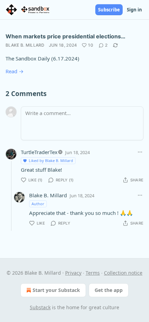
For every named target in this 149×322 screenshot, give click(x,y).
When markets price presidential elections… (65, 36)
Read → (15, 71)
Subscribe (109, 10)
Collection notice (123, 272)
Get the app (109, 290)
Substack (40, 307)
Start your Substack (56, 290)
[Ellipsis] (140, 152)
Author (38, 203)
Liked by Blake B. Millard (51, 160)
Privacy (73, 272)
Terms (93, 272)
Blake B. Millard (25, 45)
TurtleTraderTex (39, 152)
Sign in (134, 10)
